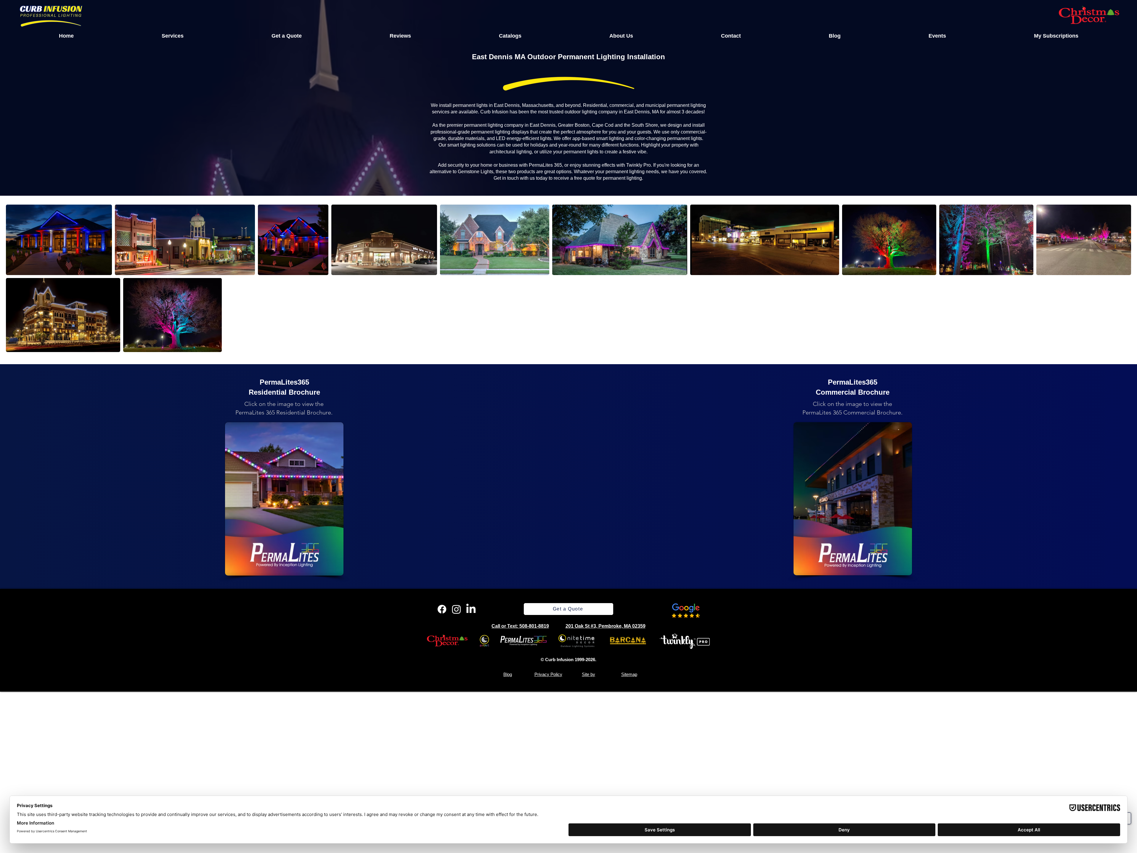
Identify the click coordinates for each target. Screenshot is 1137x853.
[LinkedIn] (471, 609)
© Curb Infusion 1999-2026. (568, 659)
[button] (172, 35)
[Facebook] (442, 609)
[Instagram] (456, 609)
